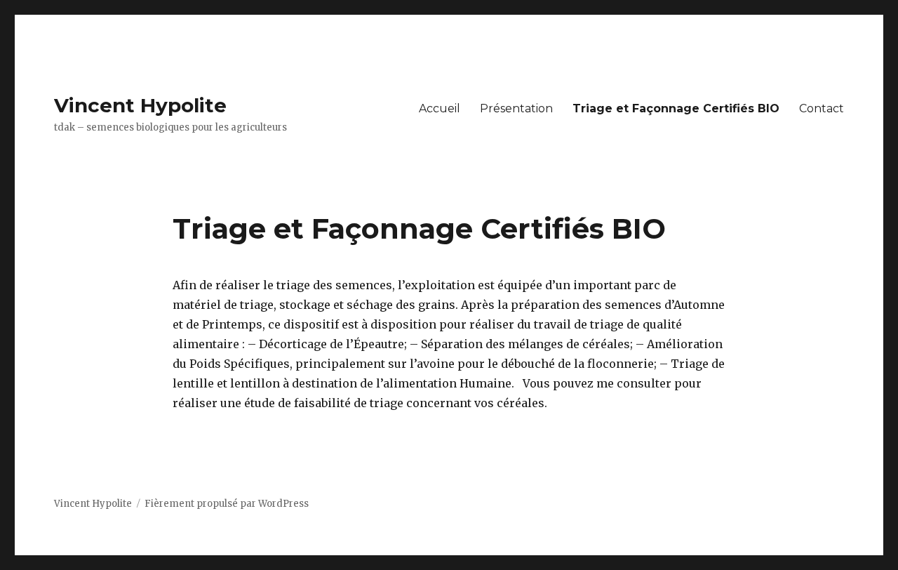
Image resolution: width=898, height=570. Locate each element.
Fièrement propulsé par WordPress (227, 504)
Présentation (516, 108)
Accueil (439, 108)
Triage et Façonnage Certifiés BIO (675, 108)
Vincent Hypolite (140, 105)
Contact (821, 108)
